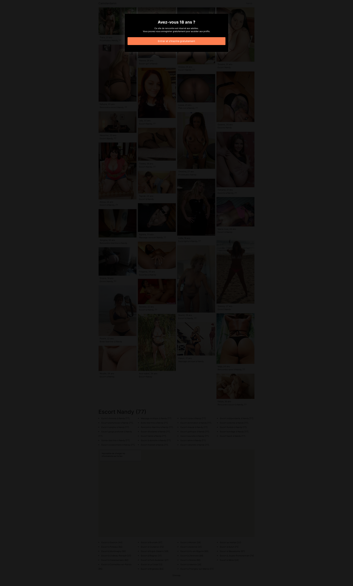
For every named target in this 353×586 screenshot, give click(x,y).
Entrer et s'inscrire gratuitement (176, 41)
